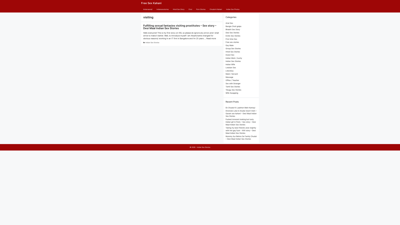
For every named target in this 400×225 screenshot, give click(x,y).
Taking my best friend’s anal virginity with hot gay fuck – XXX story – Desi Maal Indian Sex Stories (241, 130)
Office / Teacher (232, 80)
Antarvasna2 (147, 9)
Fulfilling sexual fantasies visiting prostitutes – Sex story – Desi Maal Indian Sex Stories (179, 27)
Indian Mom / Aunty (234, 58)
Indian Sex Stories (152, 43)
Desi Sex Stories (232, 33)
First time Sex (231, 39)
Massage (229, 77)
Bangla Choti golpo (233, 26)
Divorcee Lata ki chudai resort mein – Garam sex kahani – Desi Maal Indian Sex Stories (241, 113)
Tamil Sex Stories (233, 87)
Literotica (229, 71)
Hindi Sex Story (178, 9)
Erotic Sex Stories (233, 36)
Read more (211, 38)
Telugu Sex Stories (233, 90)
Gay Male (230, 45)
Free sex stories (232, 42)
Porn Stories (201, 9)
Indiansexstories (163, 9)
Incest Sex (230, 55)
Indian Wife (230, 64)
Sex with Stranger (233, 83)
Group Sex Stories (233, 49)
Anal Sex (229, 23)
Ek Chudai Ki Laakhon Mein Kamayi (240, 108)
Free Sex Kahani (151, 3)
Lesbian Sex (231, 68)
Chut (190, 9)
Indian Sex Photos (232, 9)
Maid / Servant (232, 74)
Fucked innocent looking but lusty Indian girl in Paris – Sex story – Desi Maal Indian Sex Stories (241, 122)
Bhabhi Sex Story (233, 29)
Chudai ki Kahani (216, 9)
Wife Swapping (232, 93)
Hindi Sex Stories (233, 52)
